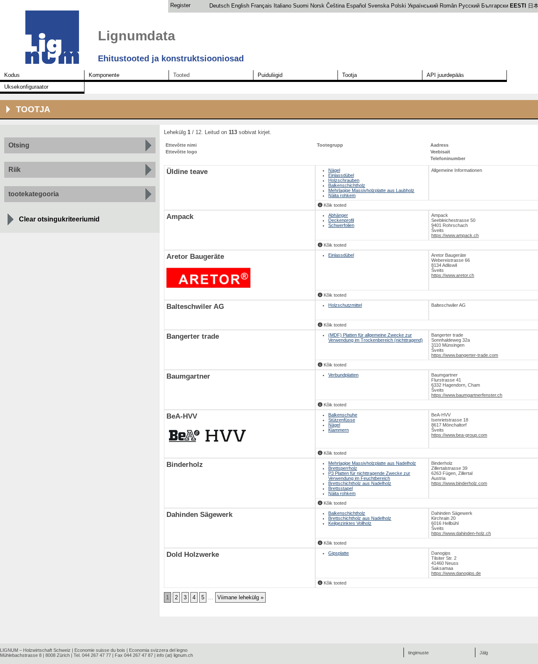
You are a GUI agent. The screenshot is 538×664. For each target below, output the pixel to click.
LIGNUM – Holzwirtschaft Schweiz (35, 650)
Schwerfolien (341, 225)
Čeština (335, 6)
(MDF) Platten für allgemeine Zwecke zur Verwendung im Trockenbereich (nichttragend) (375, 337)
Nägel (334, 170)
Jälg (484, 652)
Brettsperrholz (342, 468)
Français (261, 6)
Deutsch (219, 6)
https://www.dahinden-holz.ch (461, 533)
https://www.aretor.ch (452, 275)
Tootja (349, 75)
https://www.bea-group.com (459, 434)
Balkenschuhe (342, 414)
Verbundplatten (343, 374)
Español (356, 6)
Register (180, 5)
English (240, 6)
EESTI (518, 6)
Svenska (378, 6)
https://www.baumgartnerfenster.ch (466, 395)
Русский (469, 6)
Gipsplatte (338, 553)
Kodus (12, 75)
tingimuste (418, 652)
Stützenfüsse (341, 419)
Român (448, 6)
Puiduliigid (270, 75)
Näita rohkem (342, 195)
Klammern (338, 429)
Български (494, 6)
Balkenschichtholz (346, 185)
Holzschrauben (343, 180)
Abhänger (338, 215)
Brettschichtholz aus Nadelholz (359, 483)
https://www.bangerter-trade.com (464, 355)
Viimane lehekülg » (240, 597)
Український (423, 6)
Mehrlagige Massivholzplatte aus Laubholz (371, 190)
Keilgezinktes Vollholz (350, 523)
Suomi (301, 6)
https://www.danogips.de (456, 573)
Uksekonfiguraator (26, 87)
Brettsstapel (340, 488)
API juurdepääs (445, 75)
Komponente (104, 75)
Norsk (317, 6)
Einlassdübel (341, 175)
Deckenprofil (341, 220)
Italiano (282, 6)
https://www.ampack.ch (455, 235)
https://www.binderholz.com (459, 483)
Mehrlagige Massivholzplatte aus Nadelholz (372, 463)
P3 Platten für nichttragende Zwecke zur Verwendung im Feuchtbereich (369, 476)
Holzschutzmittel (345, 305)
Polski (398, 6)
